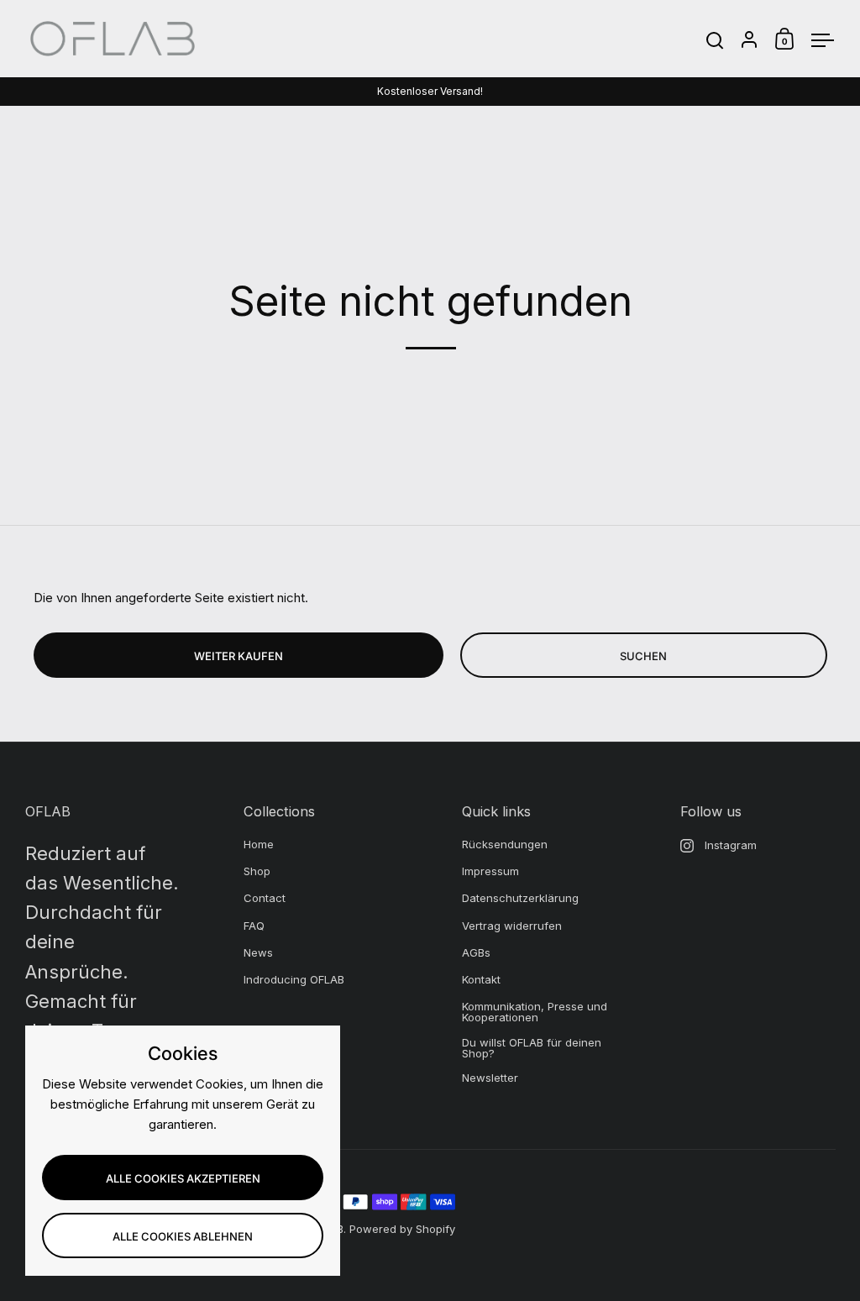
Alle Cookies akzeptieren (183, 1178)
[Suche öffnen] (715, 41)
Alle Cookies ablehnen (183, 1236)
